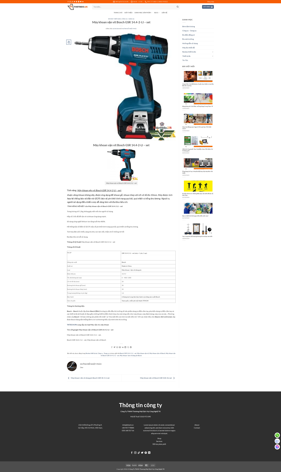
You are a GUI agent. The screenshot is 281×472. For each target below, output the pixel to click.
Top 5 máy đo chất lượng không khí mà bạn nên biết (197, 236)
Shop (159, 438)
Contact (197, 428)
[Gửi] (177, 7)
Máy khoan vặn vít (143, 353)
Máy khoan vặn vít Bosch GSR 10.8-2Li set (156, 378)
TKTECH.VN (72, 325)
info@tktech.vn (128, 425)
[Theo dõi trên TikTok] (72, 2)
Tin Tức (185, 60)
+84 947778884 (128, 428)
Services (159, 441)
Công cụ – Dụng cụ (189, 31)
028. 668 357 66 (128, 430)
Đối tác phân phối (159, 444)
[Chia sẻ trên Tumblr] (128, 347)
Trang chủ (118, 13)
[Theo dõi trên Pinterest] (76, 2)
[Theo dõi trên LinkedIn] (78, 2)
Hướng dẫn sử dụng (190, 43)
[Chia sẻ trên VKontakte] (123, 347)
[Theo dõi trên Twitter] (74, 2)
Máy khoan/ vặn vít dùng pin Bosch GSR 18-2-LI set (90, 378)
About (197, 425)
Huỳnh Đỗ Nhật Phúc (129, 28)
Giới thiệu (128, 13)
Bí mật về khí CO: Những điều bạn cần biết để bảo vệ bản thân (197, 194)
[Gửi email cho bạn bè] (117, 347)
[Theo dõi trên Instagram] (70, 2)
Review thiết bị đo (114, 19)
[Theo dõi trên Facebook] (68, 2)
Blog (156, 13)
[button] (210, 1)
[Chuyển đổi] (212, 51)
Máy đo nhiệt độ (188, 48)
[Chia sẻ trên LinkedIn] (125, 347)
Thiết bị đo (186, 56)
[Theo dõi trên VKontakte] (83, 2)
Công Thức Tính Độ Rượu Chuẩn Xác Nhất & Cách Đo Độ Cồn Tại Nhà (198, 84)
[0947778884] (277, 435)
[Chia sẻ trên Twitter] (114, 347)
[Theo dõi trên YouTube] (80, 2)
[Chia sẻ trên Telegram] (131, 347)
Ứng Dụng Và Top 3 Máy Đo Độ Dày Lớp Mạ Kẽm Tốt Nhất (197, 172)
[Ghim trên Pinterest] (120, 347)
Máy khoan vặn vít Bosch (157, 353)
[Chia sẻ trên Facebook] (112, 347)
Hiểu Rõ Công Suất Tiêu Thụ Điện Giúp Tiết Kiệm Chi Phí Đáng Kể (197, 149)
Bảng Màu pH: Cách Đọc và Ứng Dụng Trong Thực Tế (197, 106)
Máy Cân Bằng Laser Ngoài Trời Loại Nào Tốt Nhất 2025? (196, 127)
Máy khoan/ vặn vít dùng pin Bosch (131, 355)
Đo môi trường (188, 39)
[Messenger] (277, 446)
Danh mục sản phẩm (143, 13)
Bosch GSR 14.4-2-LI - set (128, 353)
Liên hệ (164, 13)
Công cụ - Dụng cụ (128, 19)
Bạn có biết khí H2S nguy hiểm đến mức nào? (195, 216)
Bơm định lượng (188, 26)
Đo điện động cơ (188, 35)
